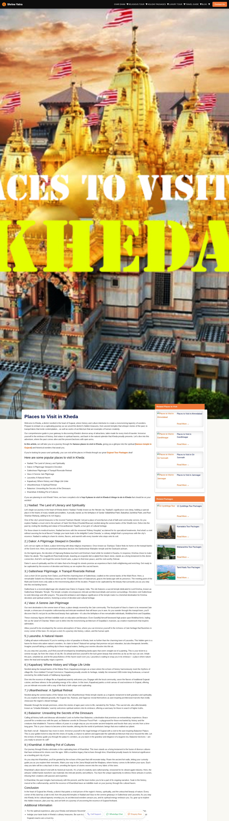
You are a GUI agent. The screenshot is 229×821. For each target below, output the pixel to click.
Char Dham (119, 4)
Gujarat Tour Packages (117, 452)
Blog (204, 4)
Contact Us (220, 4)
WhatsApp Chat (116, 814)
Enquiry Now (136, 814)
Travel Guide (192, 4)
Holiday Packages (156, 4)
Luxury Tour (175, 4)
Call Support (96, 814)
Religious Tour (136, 4)
